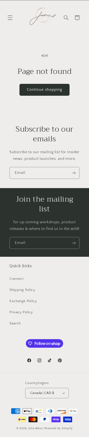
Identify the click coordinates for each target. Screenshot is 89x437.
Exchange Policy (23, 301)
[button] (10, 17)
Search (15, 323)
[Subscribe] (73, 173)
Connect (16, 279)
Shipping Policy (22, 290)
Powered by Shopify (58, 428)
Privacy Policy (21, 312)
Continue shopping (44, 90)
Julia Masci (35, 428)
